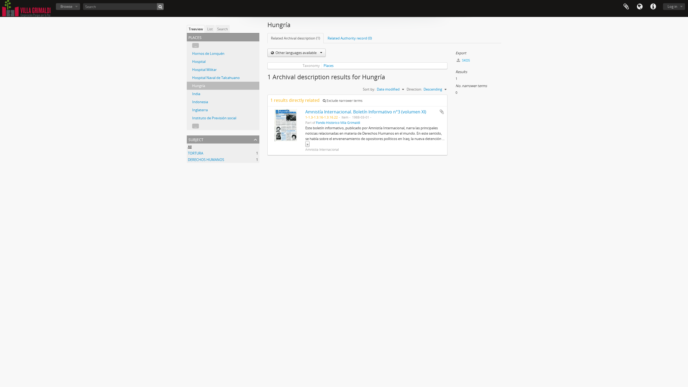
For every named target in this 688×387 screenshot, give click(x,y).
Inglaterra (200, 110)
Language (639, 6)
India (196, 93)
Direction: (414, 89)
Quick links (653, 6)
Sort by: (369, 89)
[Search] (160, 6)
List (210, 29)
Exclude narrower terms (344, 100)
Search (222, 29)
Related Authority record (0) (350, 38)
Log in (672, 6)
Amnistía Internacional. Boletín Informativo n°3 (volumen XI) (365, 112)
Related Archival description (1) (295, 38)
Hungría (198, 85)
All (190, 146)
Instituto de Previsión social (214, 118)
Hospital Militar (204, 69)
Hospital (199, 61)
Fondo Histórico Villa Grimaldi (338, 122)
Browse (66, 6)
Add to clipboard (442, 111)
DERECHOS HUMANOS (206, 159)
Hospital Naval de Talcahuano (216, 77)
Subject (195, 139)
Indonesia (200, 101)
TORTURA (195, 153)
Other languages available (296, 52)
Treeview (196, 29)
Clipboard (626, 6)
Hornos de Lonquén (208, 53)
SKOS (465, 60)
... (195, 45)
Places (329, 65)
